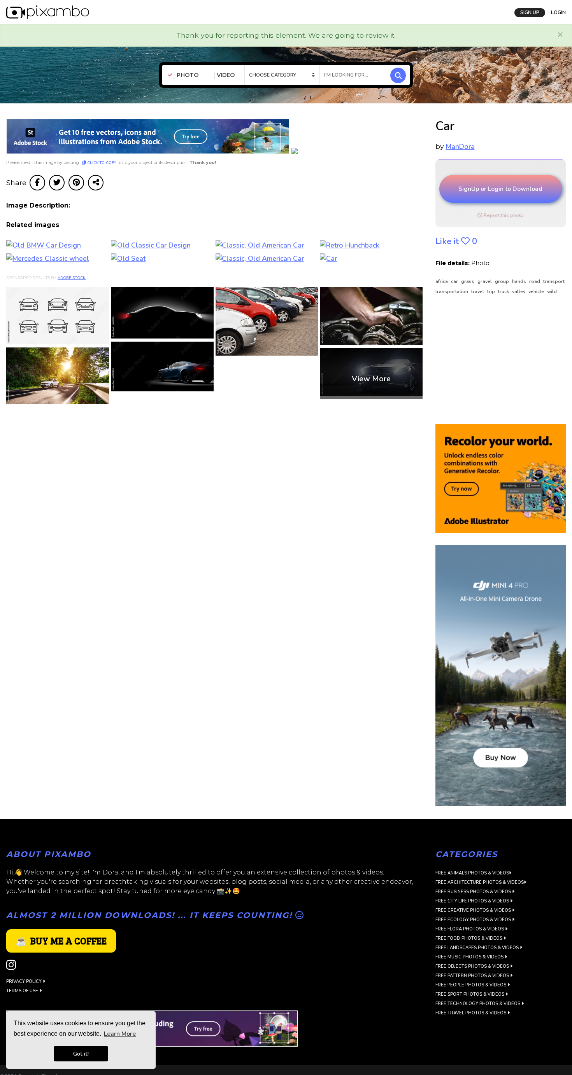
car (455, 281)
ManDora (460, 146)
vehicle (536, 291)
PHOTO (187, 75)
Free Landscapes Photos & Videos (477, 948)
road (535, 281)
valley (519, 291)
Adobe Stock (72, 278)
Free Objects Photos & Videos (472, 966)
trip (491, 291)
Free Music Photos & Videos (470, 957)
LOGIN (558, 12)
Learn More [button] (120, 1034)
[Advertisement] (497, 359)
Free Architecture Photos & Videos (479, 882)
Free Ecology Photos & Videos (473, 920)
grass (468, 281)
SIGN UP (529, 12)
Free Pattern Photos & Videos (472, 976)
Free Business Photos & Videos (473, 892)
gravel (485, 281)
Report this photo (503, 215)
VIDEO (226, 75)
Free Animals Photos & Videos (472, 873)
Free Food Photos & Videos (469, 938)
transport (554, 281)
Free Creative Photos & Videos (473, 910)
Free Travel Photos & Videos (471, 1013)
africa (442, 281)
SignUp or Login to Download (500, 189)
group (502, 281)
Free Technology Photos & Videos (478, 1004)
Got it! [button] (81, 1054)
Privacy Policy (24, 981)
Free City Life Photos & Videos (472, 901)
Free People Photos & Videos (471, 985)
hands (519, 281)
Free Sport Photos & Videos (470, 994)
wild (552, 291)
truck (504, 291)
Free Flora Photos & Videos (470, 929)
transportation (452, 291)
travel (478, 291)
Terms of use (22, 991)
